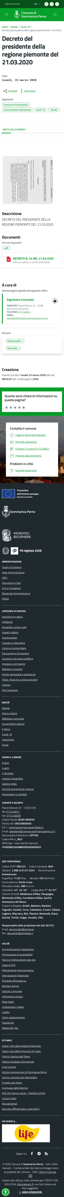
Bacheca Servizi (10, 986)
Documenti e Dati (11, 583)
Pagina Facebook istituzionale (18, 1062)
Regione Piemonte (12, 3)
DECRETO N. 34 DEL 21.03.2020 (33, 258)
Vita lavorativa (10, 690)
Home (5, 27)
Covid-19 (25, 27)
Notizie (6, 708)
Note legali (8, 1002)
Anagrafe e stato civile (14, 627)
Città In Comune (47, 1172)
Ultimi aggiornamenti (13, 1017)
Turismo (6, 685)
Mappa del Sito (10, 1028)
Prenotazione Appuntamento (18, 970)
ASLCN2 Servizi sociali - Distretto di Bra (23, 1093)
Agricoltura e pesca (12, 617)
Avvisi (5, 745)
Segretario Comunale (20, 299)
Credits (6, 1012)
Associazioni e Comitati (14, 794)
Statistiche (8, 1023)
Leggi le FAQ (9, 965)
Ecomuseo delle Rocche (15, 1088)
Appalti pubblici (10, 632)
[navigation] (7, 14)
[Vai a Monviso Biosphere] (16, 534)
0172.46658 (14, 816)
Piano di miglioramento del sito (18, 960)
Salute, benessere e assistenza (18, 674)
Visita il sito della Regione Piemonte (21, 1046)
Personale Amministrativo (16, 593)
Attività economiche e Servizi (18, 789)
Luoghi (5, 768)
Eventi (5, 763)
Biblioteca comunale (13, 719)
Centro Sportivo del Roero (16, 1056)
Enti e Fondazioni (11, 588)
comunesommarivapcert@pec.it (26, 827)
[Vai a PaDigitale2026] (22, 550)
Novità (14, 27)
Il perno (6, 729)
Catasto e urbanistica (13, 643)
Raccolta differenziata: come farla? (21, 1109)
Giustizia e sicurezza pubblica (17, 659)
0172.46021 (24, 312)
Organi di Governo (11, 567)
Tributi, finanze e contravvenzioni (20, 680)
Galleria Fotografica (12, 779)
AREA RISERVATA (32, 1192)
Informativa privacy (12, 996)
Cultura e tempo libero (14, 648)
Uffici (4, 578)
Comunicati (8, 740)
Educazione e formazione (15, 653)
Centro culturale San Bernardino (19, 1077)
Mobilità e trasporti (12, 669)
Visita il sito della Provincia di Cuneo (21, 1051)
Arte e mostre (9, 713)
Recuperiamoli (9, 1104)
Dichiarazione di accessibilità (17, 954)
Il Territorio (7, 773)
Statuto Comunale (12, 991)
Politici (5, 599)
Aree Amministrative (13, 572)
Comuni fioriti (9, 1098)
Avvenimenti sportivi (13, 724)
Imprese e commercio (13, 664)
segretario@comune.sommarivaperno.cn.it (27, 318)
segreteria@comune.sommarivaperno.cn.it (32, 831)
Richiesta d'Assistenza (14, 981)
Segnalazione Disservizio (15, 975)
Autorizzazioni (9, 638)
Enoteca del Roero (12, 1083)
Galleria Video (9, 784)
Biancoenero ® (25, 1184)
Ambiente (7, 622)
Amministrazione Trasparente (18, 949)
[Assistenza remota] (30, 1176)
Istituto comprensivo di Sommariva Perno (24, 1072)
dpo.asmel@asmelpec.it (20, 933)
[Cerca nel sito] (55, 15)
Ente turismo (9, 1067)
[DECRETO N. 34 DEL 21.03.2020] (8, 259)
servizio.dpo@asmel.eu (21, 929)
